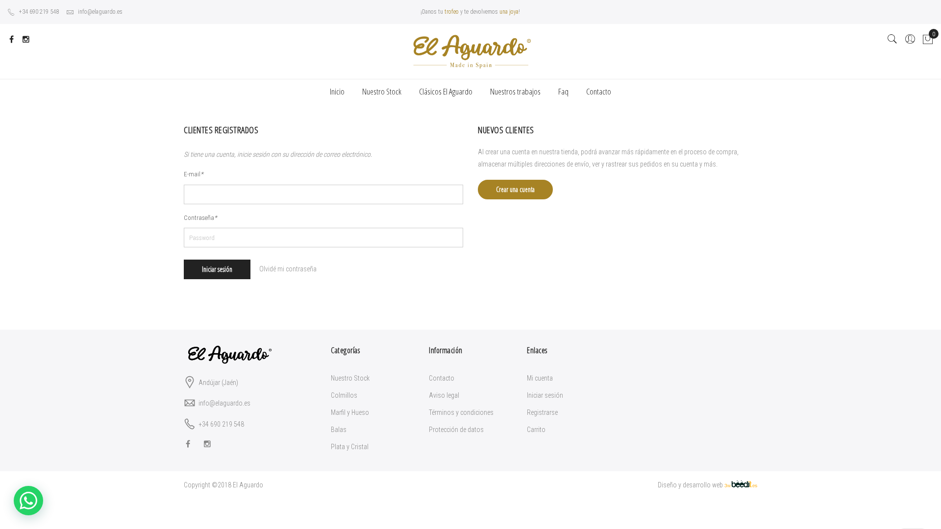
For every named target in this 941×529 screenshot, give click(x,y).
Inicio (337, 91)
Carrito (536, 429)
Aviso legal (444, 395)
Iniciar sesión (545, 395)
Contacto (441, 378)
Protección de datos (456, 429)
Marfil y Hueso (350, 412)
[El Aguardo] (470, 51)
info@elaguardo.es (100, 11)
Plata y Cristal (350, 447)
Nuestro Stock (350, 378)
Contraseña (200, 217)
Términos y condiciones (461, 412)
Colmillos (344, 395)
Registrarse (542, 412)
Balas (339, 429)
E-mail (193, 174)
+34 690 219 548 (39, 11)
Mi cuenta (540, 378)
